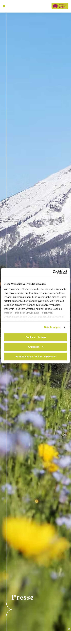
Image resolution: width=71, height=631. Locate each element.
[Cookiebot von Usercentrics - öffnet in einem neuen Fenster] (52, 272)
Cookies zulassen (35, 337)
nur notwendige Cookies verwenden (35, 356)
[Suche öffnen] (9, 6)
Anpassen (33, 346)
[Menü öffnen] (4, 6)
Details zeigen (52, 327)
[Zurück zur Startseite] (60, 6)
